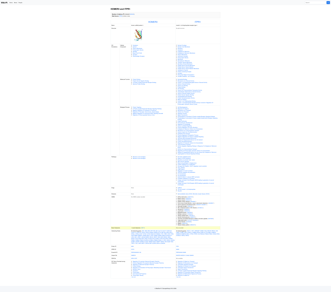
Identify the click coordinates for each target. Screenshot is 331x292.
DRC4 (167, 232)
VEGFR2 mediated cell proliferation (186, 172)
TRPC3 (183, 235)
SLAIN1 (146, 241)
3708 (177, 246)
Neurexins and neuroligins (139, 157)
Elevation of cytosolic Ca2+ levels (186, 160)
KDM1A (164, 235)
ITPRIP (195, 234)
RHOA (214, 234)
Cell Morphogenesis (182, 107)
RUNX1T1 (160, 240)
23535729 (188, 198)
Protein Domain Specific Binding (141, 81)
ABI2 (146, 231)
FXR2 (172, 234)
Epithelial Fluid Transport (184, 133)
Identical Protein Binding (139, 84)
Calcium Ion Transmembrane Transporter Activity (190, 90)
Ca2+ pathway (181, 167)
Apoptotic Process (182, 113)
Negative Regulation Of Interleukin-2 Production (144, 110)
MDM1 (147, 237)
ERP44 (198, 232)
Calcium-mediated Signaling (185, 126)
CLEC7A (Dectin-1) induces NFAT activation (189, 177)
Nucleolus (180, 48)
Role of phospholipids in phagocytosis (187, 163)
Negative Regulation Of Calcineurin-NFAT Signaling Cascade (148, 113)
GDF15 (143, 228)
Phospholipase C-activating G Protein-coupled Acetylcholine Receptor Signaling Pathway (197, 118)
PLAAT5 (150, 238)
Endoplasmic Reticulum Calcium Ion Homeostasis (190, 129)
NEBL (169, 237)
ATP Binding (181, 88)
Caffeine (180, 188)
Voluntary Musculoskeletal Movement (187, 138)
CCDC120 (169, 231)
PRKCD (207, 234)
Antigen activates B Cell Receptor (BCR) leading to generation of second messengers (196, 180)
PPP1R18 (162, 238)
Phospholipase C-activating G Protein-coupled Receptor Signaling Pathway (196, 116)
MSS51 (165, 237)
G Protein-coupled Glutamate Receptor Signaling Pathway (147, 109)
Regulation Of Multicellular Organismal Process (189, 274)
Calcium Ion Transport (183, 112)
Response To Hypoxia (183, 109)
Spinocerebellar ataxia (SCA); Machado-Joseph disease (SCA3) (193, 194)
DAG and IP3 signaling (183, 161)
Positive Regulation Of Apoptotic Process (188, 135)
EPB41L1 (189, 232)
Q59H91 (192, 255)
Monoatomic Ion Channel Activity (186, 81)
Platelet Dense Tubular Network (185, 67)
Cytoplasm (135, 45)
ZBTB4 (147, 243)
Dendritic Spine (136, 269)
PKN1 (146, 238)
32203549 (195, 220)
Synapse (135, 54)
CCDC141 (133, 232)
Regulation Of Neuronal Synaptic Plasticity (143, 264)
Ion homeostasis (182, 174)
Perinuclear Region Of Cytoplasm (186, 75)
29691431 (190, 206)
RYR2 (218, 234)
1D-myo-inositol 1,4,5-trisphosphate (186, 189)
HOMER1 (140, 235)
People (20, 2)
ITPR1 (198, 21)
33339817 (204, 204)
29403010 (188, 200)
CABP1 (178, 232)
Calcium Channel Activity (184, 84)
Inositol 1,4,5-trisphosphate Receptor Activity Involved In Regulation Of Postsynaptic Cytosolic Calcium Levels (195, 103)
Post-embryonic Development (185, 122)
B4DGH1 (183, 255)
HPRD (120, 16)
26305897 (193, 201)
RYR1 (165, 240)
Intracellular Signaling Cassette (185, 264)
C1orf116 (160, 231)
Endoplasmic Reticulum (183, 51)
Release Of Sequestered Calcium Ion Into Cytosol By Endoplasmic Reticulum (197, 152)
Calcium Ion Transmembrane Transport (187, 149)
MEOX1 (151, 237)
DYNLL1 (133, 234)
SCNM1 (133, 241)
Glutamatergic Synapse (138, 56)
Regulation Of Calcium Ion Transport (187, 266)
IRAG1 (188, 234)
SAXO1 (168, 240)
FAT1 (162, 234)
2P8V (132, 258)
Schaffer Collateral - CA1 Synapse (186, 76)
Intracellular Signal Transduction (186, 267)
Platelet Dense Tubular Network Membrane (188, 68)
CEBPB (155, 232)
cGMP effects (181, 169)
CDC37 (143, 232)
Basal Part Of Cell (137, 53)
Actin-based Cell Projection (139, 274)
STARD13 (178, 235)
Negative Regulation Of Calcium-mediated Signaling (190, 136)
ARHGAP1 (197, 231)
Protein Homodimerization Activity (186, 98)
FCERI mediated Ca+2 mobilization (186, 164)
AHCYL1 (189, 231)
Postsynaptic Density (138, 50)
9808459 (132, 14)
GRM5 (135, 235)
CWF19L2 (163, 232)
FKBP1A (202, 232)
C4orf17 (164, 231)
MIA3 (159, 237)
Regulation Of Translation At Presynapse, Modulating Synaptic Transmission (152, 267)
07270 (132, 249)
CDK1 (185, 232)
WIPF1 (143, 243)
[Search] (328, 2)
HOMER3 (152, 21)
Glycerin (180, 191)
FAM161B (153, 234)
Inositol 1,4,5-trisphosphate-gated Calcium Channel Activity (192, 82)
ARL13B (155, 231)
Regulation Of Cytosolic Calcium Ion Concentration (190, 143)
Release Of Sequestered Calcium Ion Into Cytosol (190, 140)
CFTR (159, 232)
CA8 (217, 231)
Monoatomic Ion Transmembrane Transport (188, 130)
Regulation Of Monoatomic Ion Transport (188, 263)
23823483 (189, 212)
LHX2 (132, 237)
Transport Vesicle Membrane (185, 62)
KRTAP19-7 (169, 235)
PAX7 (143, 238)
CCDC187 (138, 232)
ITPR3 (191, 234)
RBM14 (152, 240)
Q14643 (187, 255)
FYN (206, 232)
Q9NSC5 (133, 255)
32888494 (186, 209)
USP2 (139, 243)
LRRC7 (139, 237)
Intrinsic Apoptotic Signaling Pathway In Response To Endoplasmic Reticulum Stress (197, 146)
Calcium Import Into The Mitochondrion (187, 132)
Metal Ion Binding (182, 99)
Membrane (180, 59)
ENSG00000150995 (181, 252)
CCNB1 (182, 232)
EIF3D (148, 234)
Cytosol (135, 47)
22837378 (190, 197)
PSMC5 (142, 240)
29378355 (210, 218)
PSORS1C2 (147, 240)
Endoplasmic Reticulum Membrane (186, 53)
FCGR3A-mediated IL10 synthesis (186, 178)
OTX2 (136, 238)
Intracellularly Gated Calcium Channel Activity (189, 92)
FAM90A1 (158, 234)
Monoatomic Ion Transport (184, 110)
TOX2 (171, 241)
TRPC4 (187, 235)
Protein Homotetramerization (185, 141)
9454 (132, 246)
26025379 (186, 211)
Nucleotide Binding (182, 79)
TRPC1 (133, 243)
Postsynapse (136, 272)
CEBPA (151, 232)
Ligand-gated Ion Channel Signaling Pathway (189, 154)
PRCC (167, 238)
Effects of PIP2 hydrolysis (184, 158)
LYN (199, 234)
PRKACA (202, 234)
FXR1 (168, 234)
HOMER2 (178, 234)
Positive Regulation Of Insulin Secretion (188, 127)
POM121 (157, 238)
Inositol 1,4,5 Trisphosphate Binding (186, 101)
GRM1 (209, 232)
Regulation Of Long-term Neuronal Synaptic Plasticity (146, 261)
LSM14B (143, 237)
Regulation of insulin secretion (185, 171)
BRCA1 (213, 231)
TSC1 (136, 243)
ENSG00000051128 (136, 252)
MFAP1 (155, 237)
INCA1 (148, 235)
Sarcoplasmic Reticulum (184, 61)
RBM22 (156, 240)
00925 (177, 249)
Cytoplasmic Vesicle (183, 70)
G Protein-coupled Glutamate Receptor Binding (144, 82)
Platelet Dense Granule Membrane (186, 65)
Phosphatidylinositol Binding (185, 96)
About (15, 2)
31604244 (189, 214)
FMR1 (165, 234)
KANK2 (156, 235)
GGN (132, 235)
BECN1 (209, 231)
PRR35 (170, 238)
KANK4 (160, 235)
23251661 (191, 215)
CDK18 (147, 232)
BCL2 (205, 231)
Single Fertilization (182, 121)
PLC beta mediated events (184, 157)
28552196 (184, 223)
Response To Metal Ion (183, 275)
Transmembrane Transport (184, 144)
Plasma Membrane (137, 48)
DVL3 (171, 232)
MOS (162, 237)
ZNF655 (163, 243)
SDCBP (137, 241)
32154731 (190, 220)
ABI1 (143, 231)
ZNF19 (151, 243)
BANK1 (202, 231)
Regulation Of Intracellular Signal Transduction (189, 272)
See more (134, 277)
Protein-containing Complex (184, 71)
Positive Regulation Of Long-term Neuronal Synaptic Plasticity (148, 263)
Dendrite (135, 51)
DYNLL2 (138, 234)
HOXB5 (144, 235)
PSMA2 (137, 240)
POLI (153, 238)
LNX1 (135, 237)
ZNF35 (154, 243)
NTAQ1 (133, 238)
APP (152, 231)
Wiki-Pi (4, 2)
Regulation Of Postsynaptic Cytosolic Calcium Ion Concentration (194, 150)
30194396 (188, 221)
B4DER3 (178, 255)
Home (11, 2)
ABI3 (149, 231)
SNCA (154, 241)
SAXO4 (173, 240)
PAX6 (139, 238)
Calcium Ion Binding (183, 85)
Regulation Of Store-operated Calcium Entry (144, 115)
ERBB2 (194, 232)
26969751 (192, 217)
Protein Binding (136, 79)
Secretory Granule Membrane (185, 64)
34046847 (211, 203)
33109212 (200, 208)
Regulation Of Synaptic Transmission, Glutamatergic (146, 112)
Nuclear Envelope (182, 45)
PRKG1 (211, 234)
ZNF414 (159, 243)
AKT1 (193, 231)
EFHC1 (145, 234)
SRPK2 (162, 241)
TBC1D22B (167, 241)
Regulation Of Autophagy (184, 124)
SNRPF (158, 241)
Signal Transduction (182, 115)
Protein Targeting (137, 107)
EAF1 (141, 234)
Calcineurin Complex (183, 56)
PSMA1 (133, 240)
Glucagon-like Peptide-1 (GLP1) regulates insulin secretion (192, 166)
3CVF (135, 258)
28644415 (192, 225)
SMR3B (151, 241)
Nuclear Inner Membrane (184, 47)
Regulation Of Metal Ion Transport (186, 261)
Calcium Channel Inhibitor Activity (186, 93)
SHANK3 (142, 241)
